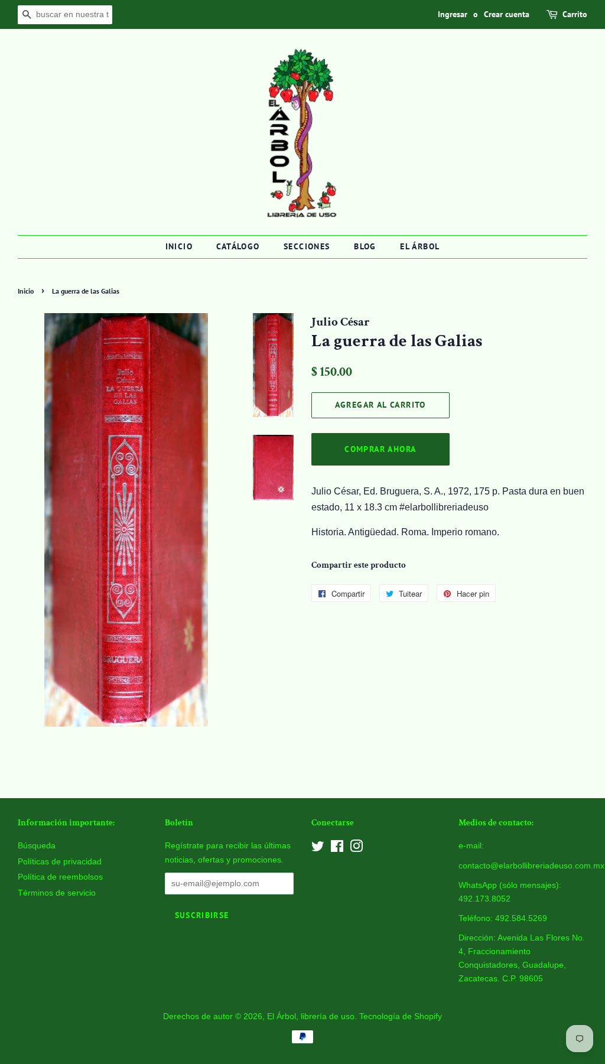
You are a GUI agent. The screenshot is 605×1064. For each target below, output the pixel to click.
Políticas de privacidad (60, 861)
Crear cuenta (506, 14)
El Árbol (420, 246)
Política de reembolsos (60, 877)
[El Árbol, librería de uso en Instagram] (356, 848)
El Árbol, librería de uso (310, 1016)
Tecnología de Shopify (400, 1016)
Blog (365, 246)
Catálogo (237, 246)
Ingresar (452, 14)
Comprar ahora (380, 449)
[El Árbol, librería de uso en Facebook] (337, 848)
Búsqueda (37, 845)
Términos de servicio (57, 893)
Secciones (307, 246)
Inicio (179, 246)
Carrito (574, 14)
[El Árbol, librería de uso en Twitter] (317, 848)
